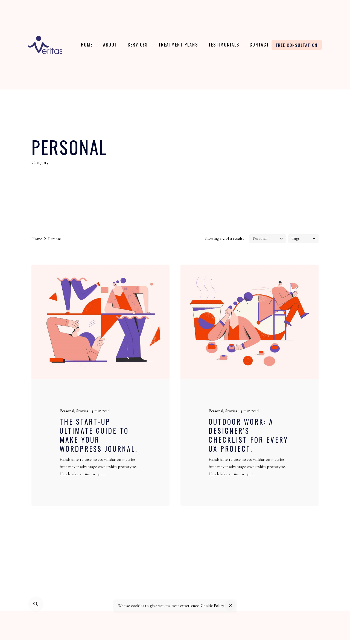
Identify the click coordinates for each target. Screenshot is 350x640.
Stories (82, 410)
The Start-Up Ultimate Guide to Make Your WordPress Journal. (99, 435)
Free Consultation (296, 45)
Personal (67, 410)
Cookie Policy (212, 605)
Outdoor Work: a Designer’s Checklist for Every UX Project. (248, 435)
